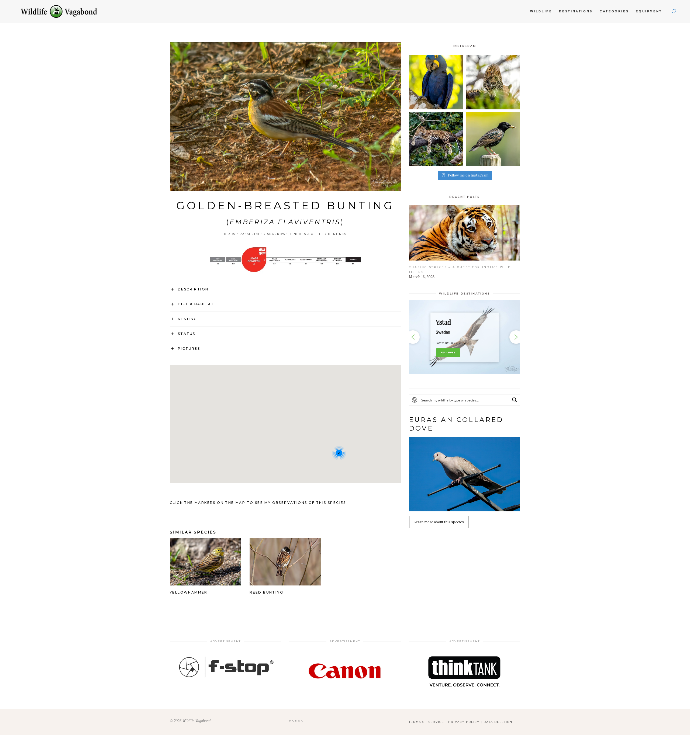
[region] (464, 337)
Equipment (649, 11)
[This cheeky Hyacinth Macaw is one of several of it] (436, 82)
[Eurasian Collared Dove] (464, 474)
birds (229, 234)
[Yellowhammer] (205, 581)
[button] (464, 337)
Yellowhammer (189, 592)
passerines (251, 234)
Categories (614, 11)
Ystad (443, 322)
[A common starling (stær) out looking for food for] (493, 139)
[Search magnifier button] (514, 400)
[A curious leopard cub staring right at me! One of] (493, 82)
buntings (337, 234)
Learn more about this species (438, 522)
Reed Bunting (266, 592)
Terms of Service (426, 722)
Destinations (576, 11)
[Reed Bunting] (285, 581)
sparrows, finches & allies (295, 234)
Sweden (443, 332)
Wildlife (541, 11)
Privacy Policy (463, 722)
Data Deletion (498, 722)
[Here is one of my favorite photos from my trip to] (436, 139)
